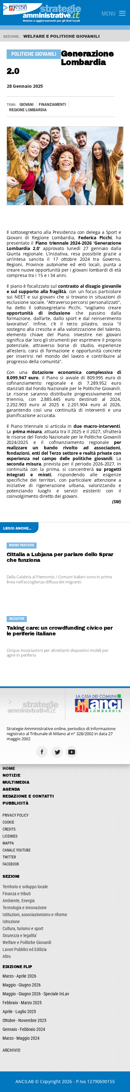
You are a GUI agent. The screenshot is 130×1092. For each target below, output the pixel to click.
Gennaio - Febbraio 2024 (24, 1029)
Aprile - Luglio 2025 (19, 1011)
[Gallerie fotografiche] (87, 752)
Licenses (10, 836)
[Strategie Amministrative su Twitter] (57, 752)
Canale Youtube (17, 850)
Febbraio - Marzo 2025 (22, 1002)
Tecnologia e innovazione (25, 907)
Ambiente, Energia (19, 900)
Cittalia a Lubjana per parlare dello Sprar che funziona (60, 557)
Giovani (26, 104)
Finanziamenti (52, 104)
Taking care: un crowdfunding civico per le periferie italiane (60, 630)
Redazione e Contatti (28, 796)
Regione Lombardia (28, 109)
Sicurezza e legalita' (20, 935)
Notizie (12, 775)
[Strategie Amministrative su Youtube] (72, 752)
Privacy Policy (15, 815)
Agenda (11, 789)
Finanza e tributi (17, 893)
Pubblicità (15, 803)
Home (9, 768)
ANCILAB (24, 1081)
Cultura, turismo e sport (23, 928)
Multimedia (16, 782)
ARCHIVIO (11, 1050)
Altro (7, 956)
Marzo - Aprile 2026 (19, 976)
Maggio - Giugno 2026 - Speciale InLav (36, 993)
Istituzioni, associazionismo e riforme (35, 914)
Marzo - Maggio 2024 (21, 1038)
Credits (9, 829)
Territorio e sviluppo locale (25, 886)
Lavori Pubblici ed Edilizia (25, 949)
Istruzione (11, 921)
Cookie (8, 822)
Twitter (9, 857)
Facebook (11, 864)
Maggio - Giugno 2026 (22, 984)
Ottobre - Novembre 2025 (24, 1020)
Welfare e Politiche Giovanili (27, 942)
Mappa (8, 843)
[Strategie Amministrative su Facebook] (43, 752)
